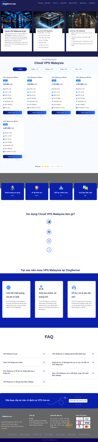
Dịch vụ (55, 3)
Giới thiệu (47, 3)
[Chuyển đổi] (44, 353)
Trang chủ (40, 3)
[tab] (20, 69)
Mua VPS (63, 3)
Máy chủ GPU (73, 3)
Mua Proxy (83, 3)
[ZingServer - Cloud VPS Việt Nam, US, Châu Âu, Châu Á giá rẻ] (8, 3)
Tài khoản (91, 3)
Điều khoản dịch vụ (60, 425)
